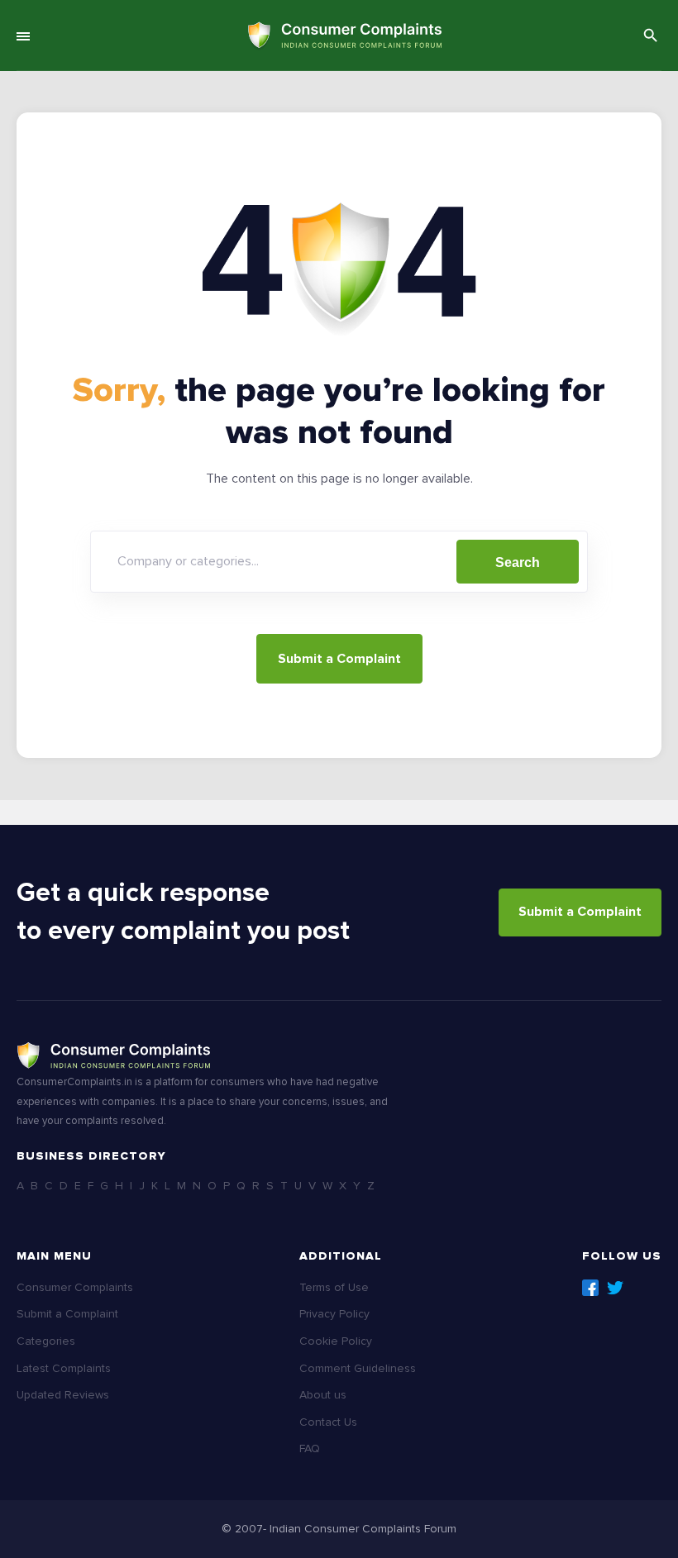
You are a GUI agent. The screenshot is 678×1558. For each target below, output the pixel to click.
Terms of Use (334, 1287)
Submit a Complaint (339, 658)
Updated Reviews (63, 1395)
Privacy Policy (334, 1314)
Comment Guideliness (357, 1368)
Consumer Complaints (75, 1287)
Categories (46, 1341)
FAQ (309, 1448)
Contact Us (328, 1422)
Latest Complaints (64, 1368)
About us (322, 1395)
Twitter (615, 1287)
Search (517, 562)
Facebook (590, 1287)
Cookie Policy (335, 1341)
